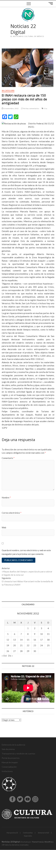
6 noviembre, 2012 (11, 108)
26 (7, 651)
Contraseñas (28, 833)
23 (34, 645)
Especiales (28, 836)
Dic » (10, 655)
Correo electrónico (11, 512)
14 (21, 639)
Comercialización (9, 767)
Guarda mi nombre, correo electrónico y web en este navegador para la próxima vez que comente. (26, 552)
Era (45, 108)
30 (34, 651)
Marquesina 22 (12, 833)
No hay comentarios (31, 108)
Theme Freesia (38, 842)
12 (7, 639)
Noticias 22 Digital (23, 29)
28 (21, 651)
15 (28, 639)
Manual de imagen (10, 762)
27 (14, 651)
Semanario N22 (43, 833)
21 (21, 645)
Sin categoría (8, 90)
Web (4, 527)
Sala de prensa (8, 749)
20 (14, 645)
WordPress (49, 842)
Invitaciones (7, 771)
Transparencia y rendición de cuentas (18, 753)
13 (14, 639)
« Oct (4, 655)
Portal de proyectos (11, 758)
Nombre (6, 497)
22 (28, 645)
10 (41, 634)
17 (41, 639)
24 (41, 645)
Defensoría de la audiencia (13, 744)
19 (7, 645)
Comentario (8, 458)
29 (28, 651)
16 (34, 639)
